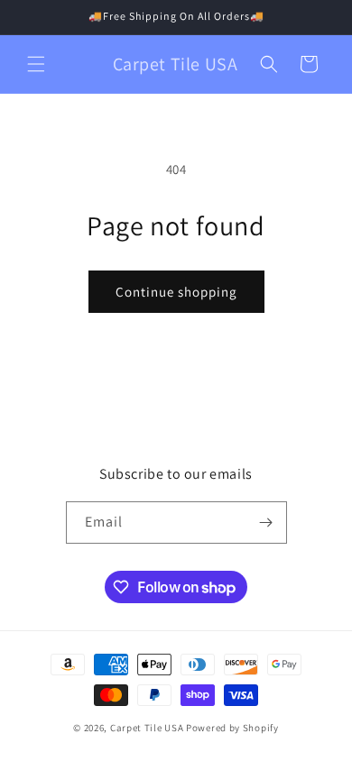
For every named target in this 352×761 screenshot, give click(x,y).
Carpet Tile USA (147, 727)
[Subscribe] (266, 522)
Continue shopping (176, 291)
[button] (36, 64)
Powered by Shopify (232, 727)
